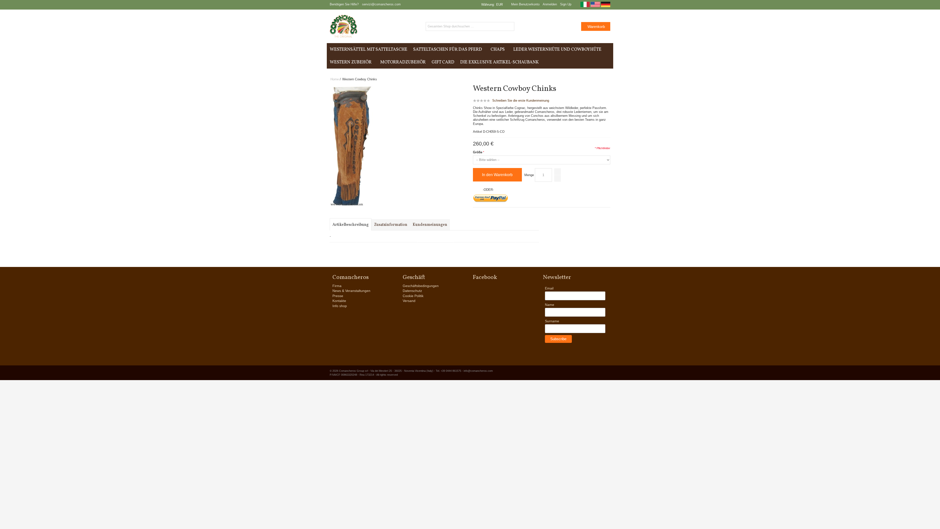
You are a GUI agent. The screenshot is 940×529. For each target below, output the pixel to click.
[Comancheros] (343, 26)
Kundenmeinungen (430, 225)
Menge (529, 175)
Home (334, 79)
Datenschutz (412, 291)
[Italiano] (585, 6)
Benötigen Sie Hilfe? (344, 4)
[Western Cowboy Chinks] (352, 87)
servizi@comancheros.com (381, 4)
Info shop (339, 306)
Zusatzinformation (390, 225)
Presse (337, 296)
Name (549, 305)
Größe (477, 152)
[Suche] (510, 26)
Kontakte (339, 301)
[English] (595, 6)
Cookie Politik (413, 296)
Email (549, 288)
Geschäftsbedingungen (421, 286)
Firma (336, 286)
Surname (552, 321)
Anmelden (550, 4)
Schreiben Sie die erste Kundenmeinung (520, 100)
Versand (409, 301)
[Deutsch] (605, 6)
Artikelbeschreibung (350, 225)
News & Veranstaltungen (351, 291)
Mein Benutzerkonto (525, 4)
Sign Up (565, 4)
